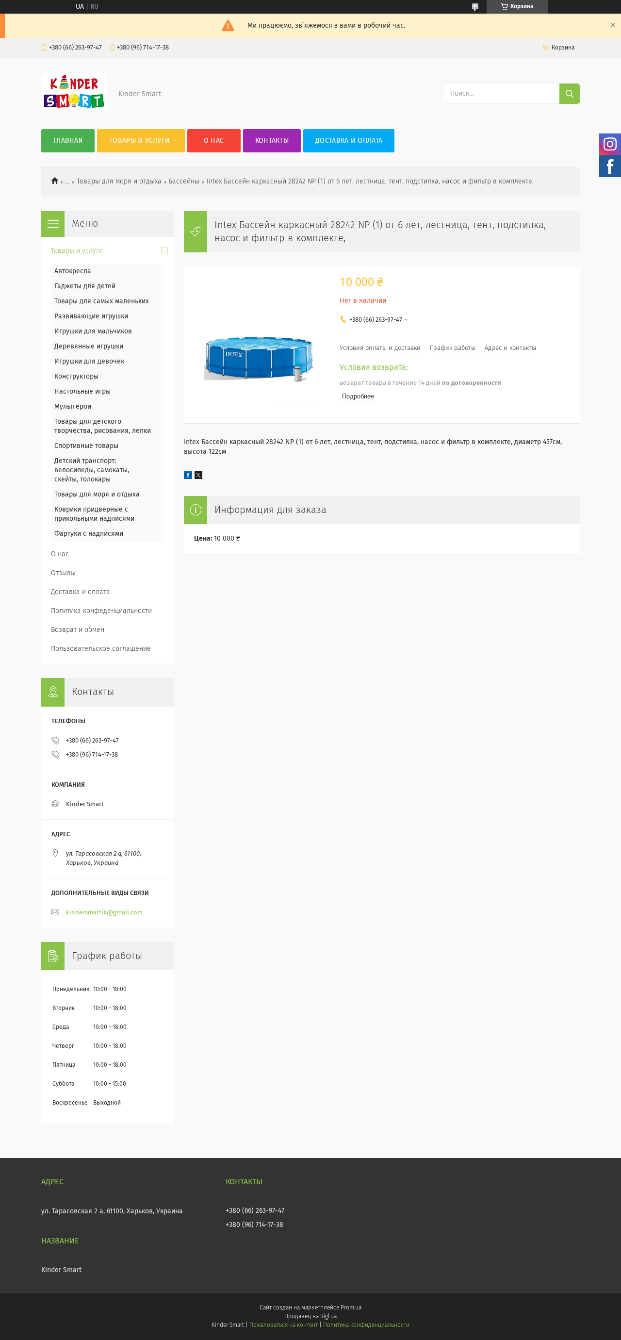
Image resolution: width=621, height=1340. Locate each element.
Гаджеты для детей (84, 286)
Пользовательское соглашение (101, 648)
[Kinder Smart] (74, 109)
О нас (214, 140)
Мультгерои (72, 406)
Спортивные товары (86, 446)
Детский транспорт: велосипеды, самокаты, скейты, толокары (91, 470)
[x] (198, 477)
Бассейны (183, 181)
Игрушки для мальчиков (93, 331)
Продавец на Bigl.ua (310, 1317)
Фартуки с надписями (88, 533)
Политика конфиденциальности (366, 1325)
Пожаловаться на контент (283, 1325)
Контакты (272, 140)
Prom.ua (351, 1308)
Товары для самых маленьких (101, 301)
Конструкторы (76, 376)
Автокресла (72, 271)
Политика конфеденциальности (101, 611)
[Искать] (569, 93)
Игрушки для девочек (89, 361)
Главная (67, 140)
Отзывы (63, 573)
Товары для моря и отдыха (119, 181)
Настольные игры (82, 391)
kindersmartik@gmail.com (104, 913)
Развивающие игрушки (91, 316)
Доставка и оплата (348, 140)
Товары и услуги (139, 140)
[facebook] (188, 477)
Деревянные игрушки (88, 346)
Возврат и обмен (77, 630)
